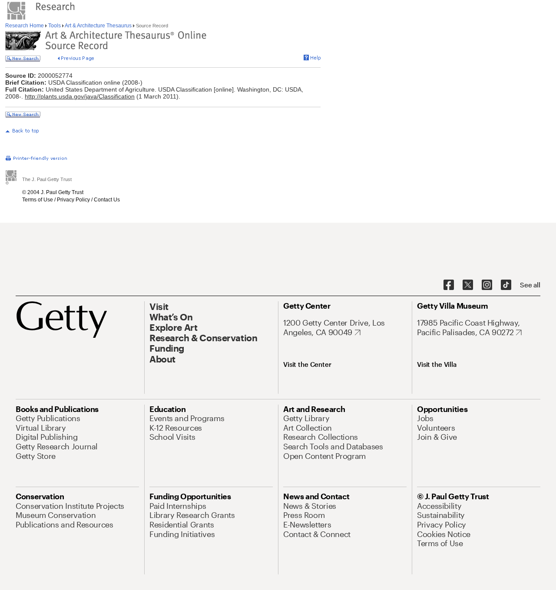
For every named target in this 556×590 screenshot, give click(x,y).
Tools (54, 26)
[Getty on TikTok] (506, 285)
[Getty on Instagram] (487, 285)
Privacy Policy (73, 200)
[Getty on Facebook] (448, 285)
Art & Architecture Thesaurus (98, 26)
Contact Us (107, 200)
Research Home (25, 26)
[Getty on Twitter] (468, 285)
